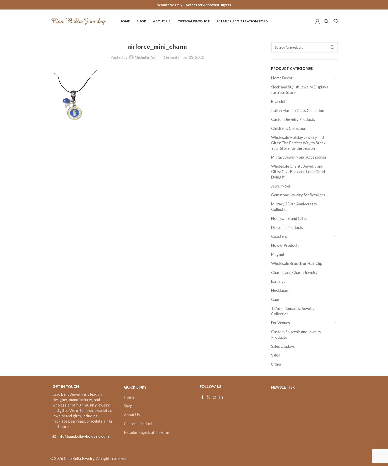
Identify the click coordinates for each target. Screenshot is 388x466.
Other (276, 364)
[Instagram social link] (215, 397)
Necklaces (280, 290)
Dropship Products (287, 227)
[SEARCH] (333, 47)
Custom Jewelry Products (293, 119)
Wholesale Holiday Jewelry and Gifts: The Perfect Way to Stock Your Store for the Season (298, 143)
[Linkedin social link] (221, 397)
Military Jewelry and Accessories (299, 157)
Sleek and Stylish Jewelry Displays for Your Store (299, 90)
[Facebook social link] (202, 397)
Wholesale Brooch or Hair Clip (296, 263)
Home (129, 397)
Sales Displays (283, 346)
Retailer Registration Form (146, 432)
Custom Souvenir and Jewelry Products (296, 334)
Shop (128, 406)
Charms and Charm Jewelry (294, 272)
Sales (275, 355)
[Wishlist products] (335, 21)
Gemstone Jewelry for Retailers (298, 195)
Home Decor (282, 78)
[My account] (317, 21)
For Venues (280, 322)
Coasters (279, 236)
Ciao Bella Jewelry (79, 458)
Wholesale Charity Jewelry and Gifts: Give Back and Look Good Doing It (298, 171)
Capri (275, 299)
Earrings (278, 281)
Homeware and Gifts (289, 218)
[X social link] (208, 397)
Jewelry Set (281, 186)
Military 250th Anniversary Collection (294, 207)
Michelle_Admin (148, 57)
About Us (132, 414)
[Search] (326, 21)
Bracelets (279, 101)
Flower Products (285, 245)
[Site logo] (78, 20)
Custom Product (138, 423)
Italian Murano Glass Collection (297, 110)
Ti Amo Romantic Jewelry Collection (292, 311)
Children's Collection (288, 128)
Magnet (277, 254)
